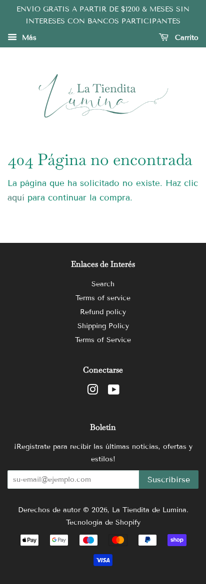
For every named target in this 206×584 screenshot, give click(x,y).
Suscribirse (169, 479)
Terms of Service (103, 340)
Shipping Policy (103, 326)
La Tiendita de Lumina (149, 510)
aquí (16, 198)
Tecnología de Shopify (103, 522)
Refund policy (103, 312)
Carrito (185, 37)
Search (103, 284)
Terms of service (103, 298)
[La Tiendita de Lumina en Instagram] (92, 392)
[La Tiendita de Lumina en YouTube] (114, 392)
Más (28, 37)
